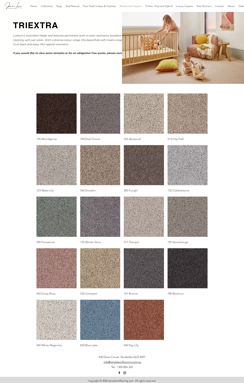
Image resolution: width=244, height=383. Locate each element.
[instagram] (124, 373)
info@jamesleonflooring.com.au (122, 362)
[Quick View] (56, 113)
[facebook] (119, 373)
